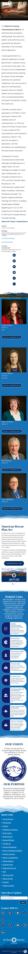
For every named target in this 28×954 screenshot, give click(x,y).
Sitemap (6, 882)
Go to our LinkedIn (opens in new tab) (3, 933)
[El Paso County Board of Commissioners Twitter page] (14, 266)
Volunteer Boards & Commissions (17, 689)
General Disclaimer (10, 847)
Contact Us (7, 844)
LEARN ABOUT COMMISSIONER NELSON (11, 385)
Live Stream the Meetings (8, 238)
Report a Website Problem (12, 851)
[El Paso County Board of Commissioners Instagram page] (14, 284)
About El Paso (8, 879)
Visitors (5, 826)
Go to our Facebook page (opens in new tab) (3, 926)
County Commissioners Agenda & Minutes (17, 625)
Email (5, 895)
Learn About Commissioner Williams (12, 431)
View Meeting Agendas (7, 242)
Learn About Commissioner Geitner (11, 337)
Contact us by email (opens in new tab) (18, 914)
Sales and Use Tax (9, 868)
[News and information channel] (14, 255)
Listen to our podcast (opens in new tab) (25, 914)
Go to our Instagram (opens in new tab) (25, 926)
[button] (20, 3)
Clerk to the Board (17, 721)
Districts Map (15, 664)
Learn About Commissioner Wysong (12, 470)
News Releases (8, 861)
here (8, 558)
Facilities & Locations (10, 830)
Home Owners (8, 819)
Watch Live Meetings (10, 858)
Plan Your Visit (8, 875)
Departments (8, 837)
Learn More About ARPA (14, 563)
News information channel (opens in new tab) (3, 914)
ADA (4, 872)
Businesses (7, 823)
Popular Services (9, 854)
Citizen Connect (8, 886)
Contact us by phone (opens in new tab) (10, 914)
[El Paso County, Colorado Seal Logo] (14, 943)
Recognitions (15, 638)
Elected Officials (8, 840)
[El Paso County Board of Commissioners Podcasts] (14, 278)
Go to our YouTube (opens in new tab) (18, 926)
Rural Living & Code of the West (17, 707)
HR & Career (7, 833)
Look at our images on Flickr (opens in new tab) (3, 921)
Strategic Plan (15, 676)
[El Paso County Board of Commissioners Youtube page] (14, 272)
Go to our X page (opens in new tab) (10, 926)
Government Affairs (17, 651)
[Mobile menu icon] (24, 3)
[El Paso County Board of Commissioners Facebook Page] (14, 261)
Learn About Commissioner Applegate (12, 508)
